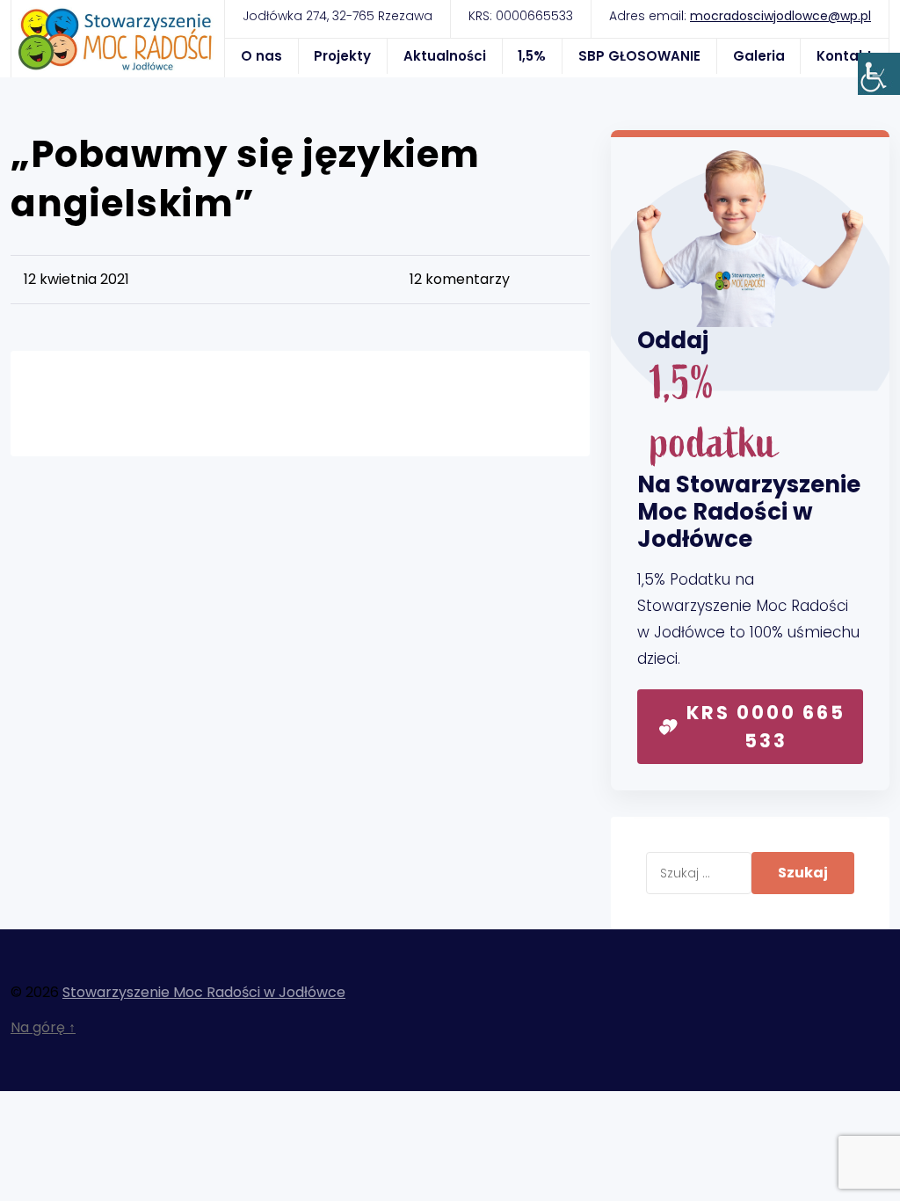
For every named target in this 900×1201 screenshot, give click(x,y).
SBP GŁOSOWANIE (639, 56)
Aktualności (444, 56)
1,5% (532, 56)
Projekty (342, 56)
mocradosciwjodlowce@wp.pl (780, 16)
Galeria (759, 56)
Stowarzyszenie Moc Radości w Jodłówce (203, 992)
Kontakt (845, 56)
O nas (261, 56)
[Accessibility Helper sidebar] (879, 74)
